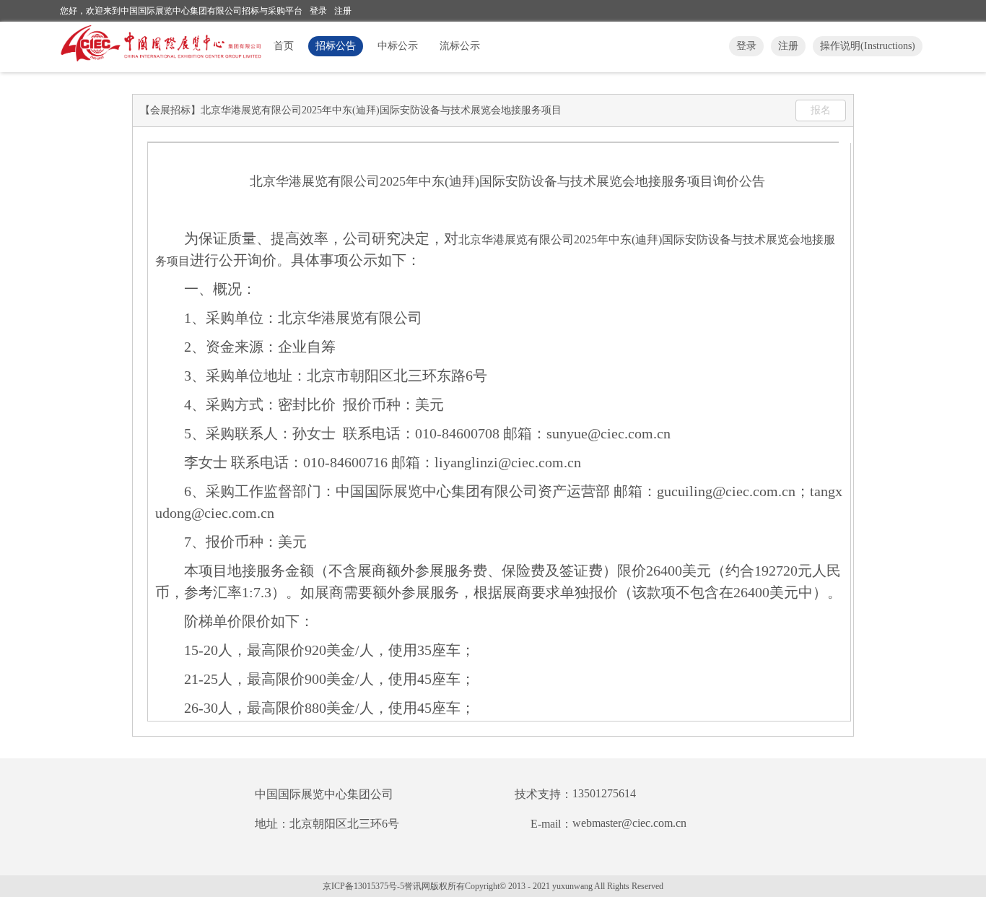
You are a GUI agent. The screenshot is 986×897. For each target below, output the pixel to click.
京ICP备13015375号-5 (363, 886)
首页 (284, 45)
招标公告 (335, 45)
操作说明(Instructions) (867, 45)
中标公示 (398, 45)
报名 (821, 110)
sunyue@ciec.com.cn (608, 433)
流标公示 (460, 45)
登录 (318, 11)
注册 (343, 11)
